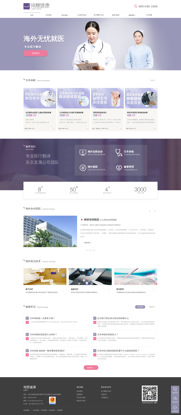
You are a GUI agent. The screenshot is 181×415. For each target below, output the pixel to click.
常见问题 (140, 307)
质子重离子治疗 (106, 391)
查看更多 (90, 367)
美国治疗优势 (81, 400)
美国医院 (79, 394)
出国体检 (52, 410)
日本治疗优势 (81, 397)
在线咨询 (35, 53)
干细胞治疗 (104, 397)
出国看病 (60, 410)
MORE (153, 80)
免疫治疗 (104, 394)
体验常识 (152, 307)
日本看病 (44, 410)
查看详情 (87, 243)
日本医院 (79, 391)
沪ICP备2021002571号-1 (36, 404)
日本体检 (36, 410)
